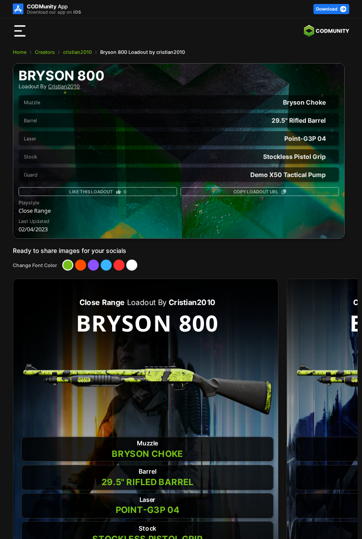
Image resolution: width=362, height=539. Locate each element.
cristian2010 (77, 52)
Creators (45, 52)
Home (19, 52)
